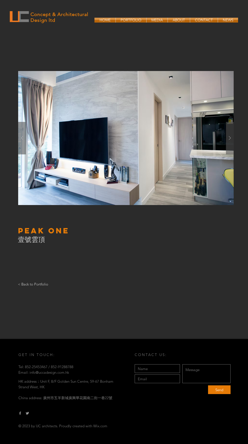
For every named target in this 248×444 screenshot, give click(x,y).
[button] (126, 138)
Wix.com (100, 426)
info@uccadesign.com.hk (49, 372)
